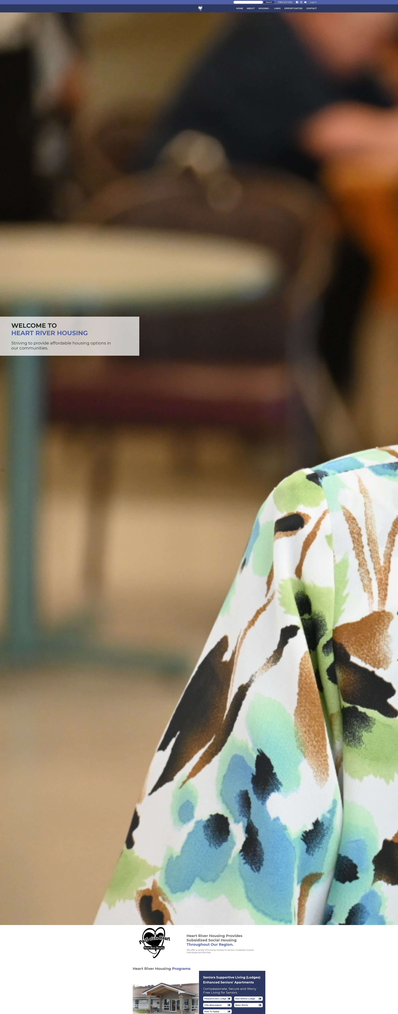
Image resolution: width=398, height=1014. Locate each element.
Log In (313, 2)
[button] (217, 998)
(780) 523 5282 (285, 2)
